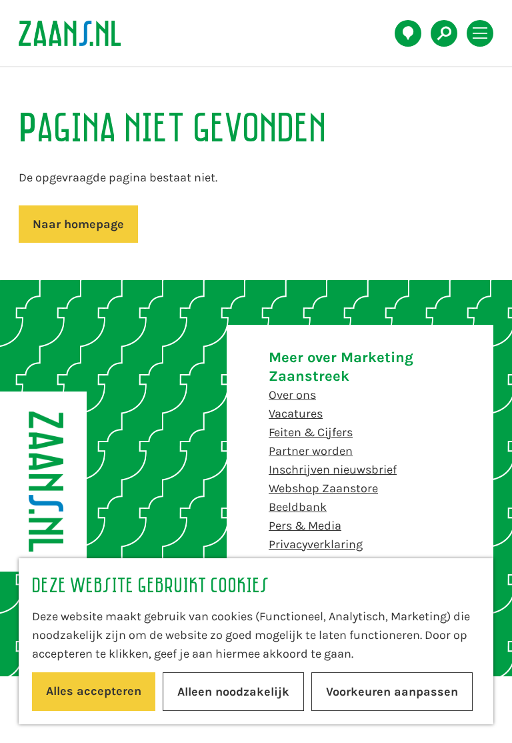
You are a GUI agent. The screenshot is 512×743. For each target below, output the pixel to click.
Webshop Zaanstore (323, 488)
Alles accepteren (93, 691)
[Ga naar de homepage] (77, 33)
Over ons (292, 395)
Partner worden (311, 451)
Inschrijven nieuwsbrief (333, 469)
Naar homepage (78, 224)
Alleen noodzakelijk (233, 691)
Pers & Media (305, 525)
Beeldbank (298, 507)
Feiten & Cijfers (311, 432)
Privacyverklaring (316, 544)
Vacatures (296, 413)
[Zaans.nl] (43, 482)
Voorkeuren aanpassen (392, 691)
